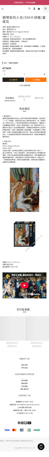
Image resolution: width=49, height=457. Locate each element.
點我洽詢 (28, 407)
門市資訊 (24, 368)
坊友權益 (24, 386)
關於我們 (24, 365)
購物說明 (24, 383)
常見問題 (24, 380)
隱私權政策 (24, 389)
